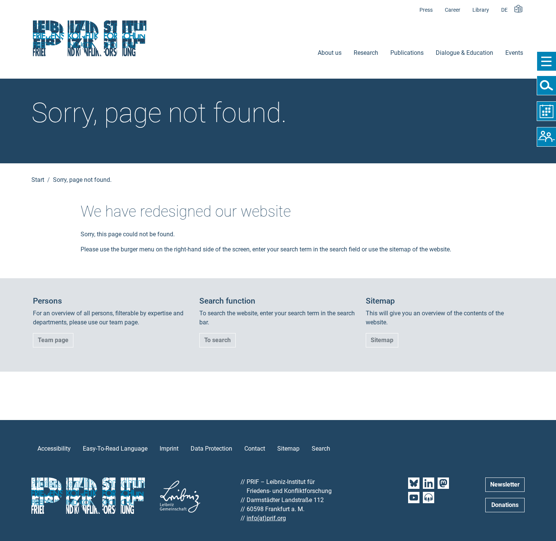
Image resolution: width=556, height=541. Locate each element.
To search (217, 340)
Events (514, 52)
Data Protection (211, 448)
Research (366, 52)
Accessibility (54, 448)
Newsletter (505, 484)
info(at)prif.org (266, 518)
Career (452, 10)
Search (321, 448)
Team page (53, 340)
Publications (407, 52)
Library (480, 10)
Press (426, 10)
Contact (254, 448)
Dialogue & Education (464, 52)
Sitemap (382, 340)
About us (330, 52)
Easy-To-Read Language (115, 448)
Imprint (169, 448)
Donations (505, 504)
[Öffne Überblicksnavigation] (546, 61)
